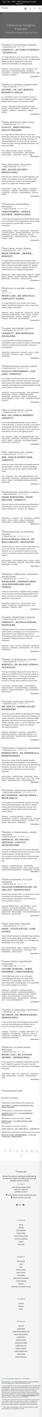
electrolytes (6, 394)
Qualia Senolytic (21, 1340)
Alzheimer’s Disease (16, 866)
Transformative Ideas (9, 998)
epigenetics (30, 71)
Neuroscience (6, 188)
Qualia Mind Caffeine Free (21, 1331)
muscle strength (8, 398)
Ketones (5, 106)
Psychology (6, 686)
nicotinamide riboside (26, 436)
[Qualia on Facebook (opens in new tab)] (17, 1205)
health (20, 151)
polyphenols (6, 72)
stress (28, 314)
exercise (30, 110)
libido (16, 520)
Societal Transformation (26, 992)
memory (10, 276)
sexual (10, 520)
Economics (15, 990)
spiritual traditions (22, 236)
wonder (25, 188)
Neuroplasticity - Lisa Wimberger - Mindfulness (18, 1114)
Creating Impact (23, 998)
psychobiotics (16, 1033)
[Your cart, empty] (39, 9)
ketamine (33, 190)
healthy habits (7, 154)
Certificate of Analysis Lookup (21, 1286)
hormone (30, 522)
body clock (13, 318)
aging (23, 69)
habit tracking (30, 152)
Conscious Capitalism (9, 992)
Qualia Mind (21, 1329)
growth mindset (30, 686)
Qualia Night (21, 1354)
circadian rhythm (24, 605)
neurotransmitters (19, 522)
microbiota (14, 732)
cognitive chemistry (17, 816)
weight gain (19, 312)
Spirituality (6, 990)
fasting (4, 112)
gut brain (14, 564)
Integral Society (24, 994)
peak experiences (25, 192)
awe (19, 188)
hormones (5, 607)
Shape (12, 312)
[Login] (35, 8)
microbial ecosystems (9, 734)
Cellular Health (25, 906)
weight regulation (8, 738)
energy (10, 440)
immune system (21, 736)
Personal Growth (26, 990)
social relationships (33, 398)
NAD (3, 151)
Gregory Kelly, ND (9, 47)
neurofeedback (17, 776)
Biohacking (6, 352)
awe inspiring (24, 190)
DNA (32, 647)
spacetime (14, 234)
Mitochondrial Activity (21, 910)
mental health (7, 691)
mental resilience (8, 687)
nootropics (15, 278)
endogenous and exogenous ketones (22, 106)
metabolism (25, 108)
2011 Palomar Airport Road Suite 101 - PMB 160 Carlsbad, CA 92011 (21, 1189)
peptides (18, 645)
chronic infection (26, 818)
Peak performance (33, 392)
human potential (17, 686)
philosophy (34, 230)
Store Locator (21, 1272)
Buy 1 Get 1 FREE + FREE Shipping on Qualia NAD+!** (19, 3)
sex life (4, 520)
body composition (8, 316)
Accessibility (21, 1275)
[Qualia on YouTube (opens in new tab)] (23, 1205)
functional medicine (19, 71)
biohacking (28, 518)
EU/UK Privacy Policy (21, 1236)
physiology (6, 190)
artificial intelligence (23, 232)
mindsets (30, 274)
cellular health (18, 152)
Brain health (6, 274)
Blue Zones (28, 950)
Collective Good (27, 996)
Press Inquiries (21, 1230)
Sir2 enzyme (15, 438)
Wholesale (21, 1244)
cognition (14, 190)
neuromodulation (14, 780)
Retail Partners (21, 1270)
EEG (28, 778)
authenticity (33, 687)
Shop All (21, 1326)
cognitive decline (16, 868)
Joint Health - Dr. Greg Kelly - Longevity (20, 1129)
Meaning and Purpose (9, 994)
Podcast (21, 1303)
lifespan (24, 396)
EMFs (20, 607)
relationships (7, 152)
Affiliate (21, 1227)
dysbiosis (13, 75)
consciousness (7, 230)
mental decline (34, 868)
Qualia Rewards (21, 1281)
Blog (21, 1309)
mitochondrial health (20, 560)
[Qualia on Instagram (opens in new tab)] (20, 1205)
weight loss (29, 312)
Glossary (21, 1306)
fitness (25, 154)
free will (31, 234)
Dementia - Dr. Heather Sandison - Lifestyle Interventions (15, 842)
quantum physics (8, 236)
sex (21, 518)
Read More (35, 76)
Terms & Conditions (21, 1239)
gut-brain (22, 1031)
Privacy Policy (21, 1233)
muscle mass (32, 396)
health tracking (11, 151)
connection (17, 154)
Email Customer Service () (22, 1195)
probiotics (26, 1033)
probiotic (5, 69)
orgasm (22, 520)
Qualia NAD (18, 440)
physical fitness (17, 950)
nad (3, 436)
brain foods (6, 278)
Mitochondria (7, 560)
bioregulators (24, 647)
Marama (36, 870)
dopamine (20, 1075)
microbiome (30, 520)
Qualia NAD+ (21, 1337)
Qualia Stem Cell (21, 1345)
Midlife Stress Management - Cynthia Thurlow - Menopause (19, 1135)
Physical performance (18, 392)
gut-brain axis (16, 1035)
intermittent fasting (28, 72)
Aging (34, 906)
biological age (15, 69)
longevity (30, 69)
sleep (30, 154)
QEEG (33, 778)
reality (16, 230)
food (3, 1077)
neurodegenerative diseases (12, 870)
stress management (32, 689)
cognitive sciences (8, 232)
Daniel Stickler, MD (10, 86)
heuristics (26, 316)
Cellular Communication (10, 906)
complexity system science (11, 314)
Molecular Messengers (18, 908)
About (21, 1225)
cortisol (19, 316)
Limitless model (26, 278)
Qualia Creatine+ (21, 1348)
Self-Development (14, 996)
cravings (35, 314)
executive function (21, 276)
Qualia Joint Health (21, 1343)
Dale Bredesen (28, 870)
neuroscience (24, 230)
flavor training (30, 1075)
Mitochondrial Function (31, 912)
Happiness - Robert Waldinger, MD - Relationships (18, 1106)
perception (23, 234)
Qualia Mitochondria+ (21, 1334)
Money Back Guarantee (21, 1278)
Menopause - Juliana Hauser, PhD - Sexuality (17, 1122)
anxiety (23, 778)
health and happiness (25, 734)
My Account (21, 1261)
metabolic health (14, 108)
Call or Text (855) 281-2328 (22, 1197)
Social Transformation (14, 1000)
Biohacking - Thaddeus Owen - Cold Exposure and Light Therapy (19, 584)
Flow (3, 948)
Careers (21, 1241)
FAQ (21, 1267)
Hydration (5, 392)
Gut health (14, 1031)
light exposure (25, 603)
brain (10, 238)
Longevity (5, 908)
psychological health (19, 820)
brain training (34, 276)
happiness (14, 192)
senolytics (5, 647)
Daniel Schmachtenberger (12, 792)
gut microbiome (23, 318)
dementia (5, 866)
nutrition (14, 354)
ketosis (4, 108)
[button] (25, 8)
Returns (21, 1284)
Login (21, 1264)
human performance (16, 689)
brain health (22, 110)
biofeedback (28, 776)
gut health (16, 72)
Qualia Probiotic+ (21, 1357)
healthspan (6, 356)
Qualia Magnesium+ (21, 1351)
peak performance (21, 687)
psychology (33, 188)
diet (18, 1073)
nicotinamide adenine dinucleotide (26, 480)
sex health (15, 518)
